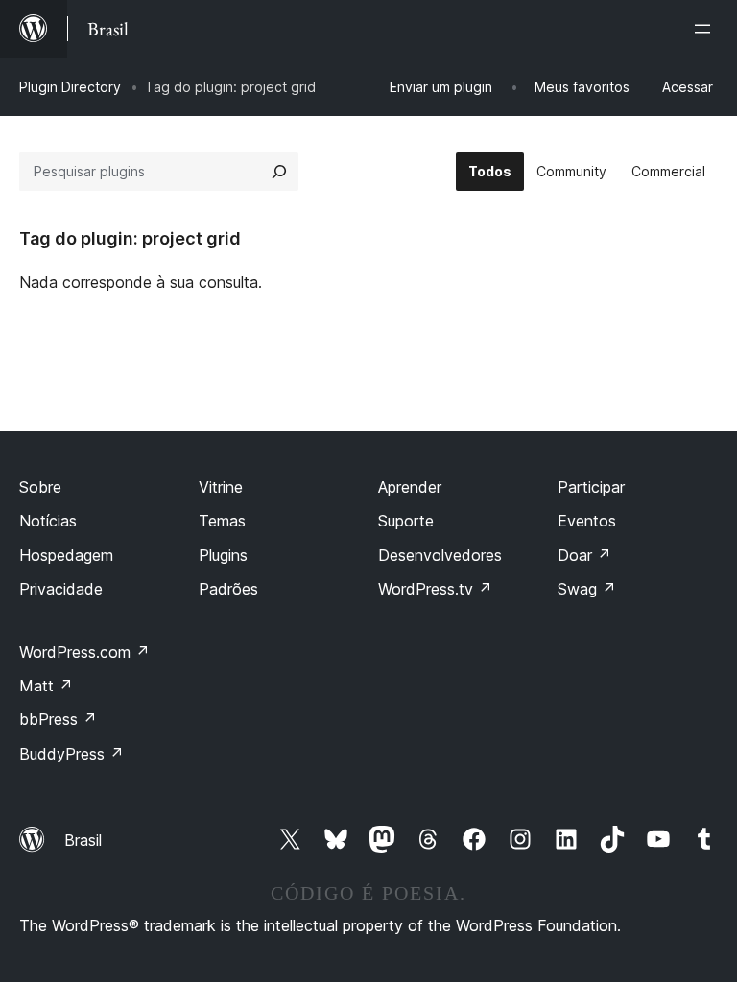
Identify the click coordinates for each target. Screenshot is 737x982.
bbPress (58, 719)
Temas (222, 520)
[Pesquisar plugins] (279, 171)
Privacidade (61, 588)
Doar (584, 555)
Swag (587, 588)
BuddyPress (71, 753)
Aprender (409, 487)
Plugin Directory (70, 87)
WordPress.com (84, 652)
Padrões (228, 588)
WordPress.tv (435, 588)
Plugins (223, 555)
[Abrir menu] (706, 29)
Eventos (587, 520)
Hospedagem (66, 555)
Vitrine (221, 487)
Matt (46, 685)
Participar (591, 487)
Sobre (40, 487)
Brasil (83, 840)
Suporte (406, 520)
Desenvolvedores (440, 555)
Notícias (48, 520)
